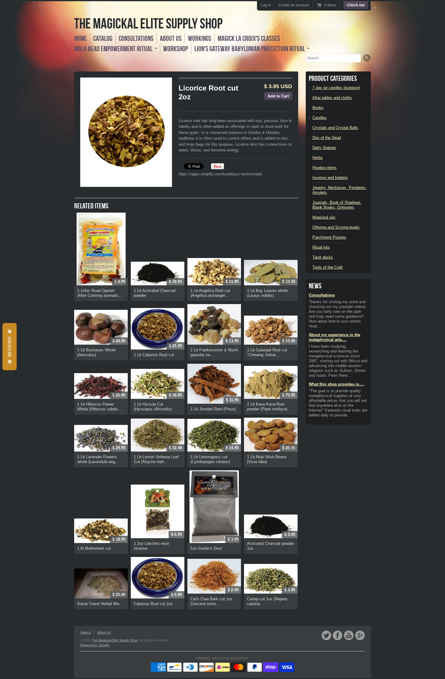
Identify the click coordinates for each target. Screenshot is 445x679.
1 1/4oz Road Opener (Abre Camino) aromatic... (99, 293)
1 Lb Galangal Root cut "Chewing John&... (267, 352)
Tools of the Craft (327, 267)
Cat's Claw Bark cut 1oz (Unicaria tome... (211, 601)
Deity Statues (324, 147)
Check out (355, 5)
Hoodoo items (324, 167)
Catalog (102, 38)
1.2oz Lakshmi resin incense (151, 546)
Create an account (294, 5)
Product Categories (333, 78)
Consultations (136, 38)
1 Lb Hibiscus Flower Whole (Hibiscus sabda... (99, 406)
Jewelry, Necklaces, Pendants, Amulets (339, 190)
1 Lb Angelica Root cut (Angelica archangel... (210, 293)
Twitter (326, 635)
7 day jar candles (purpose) (336, 87)
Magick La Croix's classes (249, 38)
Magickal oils (323, 217)
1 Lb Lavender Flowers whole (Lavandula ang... (98, 459)
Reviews (9, 346)
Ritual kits (321, 247)
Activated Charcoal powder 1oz (270, 546)
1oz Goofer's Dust (206, 548)
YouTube (349, 635)
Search (85, 632)
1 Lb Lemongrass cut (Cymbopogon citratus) (210, 459)
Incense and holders (330, 177)
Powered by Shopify (95, 645)
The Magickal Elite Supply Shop (148, 23)
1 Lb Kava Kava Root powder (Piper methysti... (269, 406)
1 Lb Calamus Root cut (154, 355)
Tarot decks (322, 257)
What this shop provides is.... (336, 384)
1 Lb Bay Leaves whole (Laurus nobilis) (267, 293)
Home (80, 38)
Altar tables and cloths (332, 97)
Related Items (91, 206)
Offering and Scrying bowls (336, 227)
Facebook (337, 635)
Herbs (317, 157)
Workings (199, 38)
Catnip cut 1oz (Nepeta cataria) (267, 601)
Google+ (360, 635)
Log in (266, 5)
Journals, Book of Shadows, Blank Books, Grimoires (337, 205)
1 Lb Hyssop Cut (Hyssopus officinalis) (153, 406)
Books (318, 107)
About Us (171, 38)
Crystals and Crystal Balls (335, 127)
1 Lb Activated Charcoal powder (155, 293)
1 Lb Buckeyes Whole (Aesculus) (96, 352)
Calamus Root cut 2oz (153, 603)
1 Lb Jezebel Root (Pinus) (213, 409)
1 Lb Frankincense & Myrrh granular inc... (214, 352)
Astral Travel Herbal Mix (98, 603)
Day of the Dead (326, 137)
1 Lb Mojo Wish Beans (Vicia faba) (267, 459)
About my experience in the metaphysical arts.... (334, 337)
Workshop (175, 49)
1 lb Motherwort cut (94, 548)
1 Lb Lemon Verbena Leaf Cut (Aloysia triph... (156, 459)
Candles (319, 117)
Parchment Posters (329, 237)
